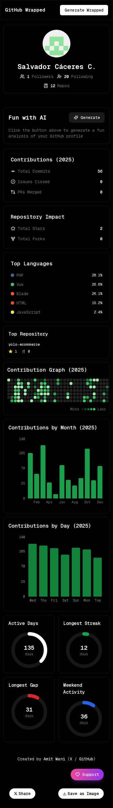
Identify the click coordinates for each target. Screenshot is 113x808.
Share (25, 793)
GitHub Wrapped (25, 10)
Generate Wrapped (84, 10)
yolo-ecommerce (24, 344)
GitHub (86, 759)
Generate (90, 117)
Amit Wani (54, 759)
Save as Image (83, 793)
